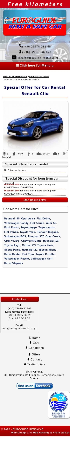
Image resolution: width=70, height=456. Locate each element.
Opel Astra (28, 218)
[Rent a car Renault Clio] (35, 126)
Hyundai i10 (51, 240)
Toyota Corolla (45, 254)
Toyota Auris (46, 227)
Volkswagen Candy (16, 223)
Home (35, 337)
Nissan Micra (47, 249)
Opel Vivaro (12, 240)
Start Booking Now (35, 199)
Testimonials (35, 364)
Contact (36, 359)
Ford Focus (11, 227)
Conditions (36, 347)
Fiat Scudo (37, 223)
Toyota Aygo (29, 227)
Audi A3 (51, 223)
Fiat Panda (11, 232)
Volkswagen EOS (15, 236)
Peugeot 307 (36, 236)
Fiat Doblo (43, 218)
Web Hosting (41, 432)
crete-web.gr (61, 432)
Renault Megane (48, 232)
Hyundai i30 (12, 218)
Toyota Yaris (28, 232)
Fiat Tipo (28, 254)
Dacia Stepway (13, 263)
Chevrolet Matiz (31, 240)
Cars (36, 342)
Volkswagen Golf (41, 258)
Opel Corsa (53, 236)
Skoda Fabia (12, 249)
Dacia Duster (12, 254)
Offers (36, 354)
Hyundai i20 (29, 249)
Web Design (18, 432)
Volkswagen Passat (16, 258)
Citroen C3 (29, 245)
